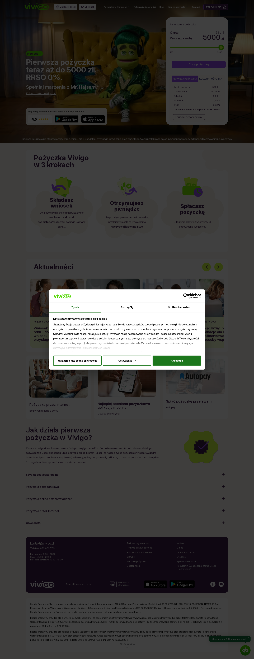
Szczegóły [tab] (127, 307)
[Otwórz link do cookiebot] (186, 296)
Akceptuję (177, 360)
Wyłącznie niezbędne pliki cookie (77, 360)
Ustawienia (125, 360)
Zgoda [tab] (75, 307)
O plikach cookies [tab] (179, 307)
